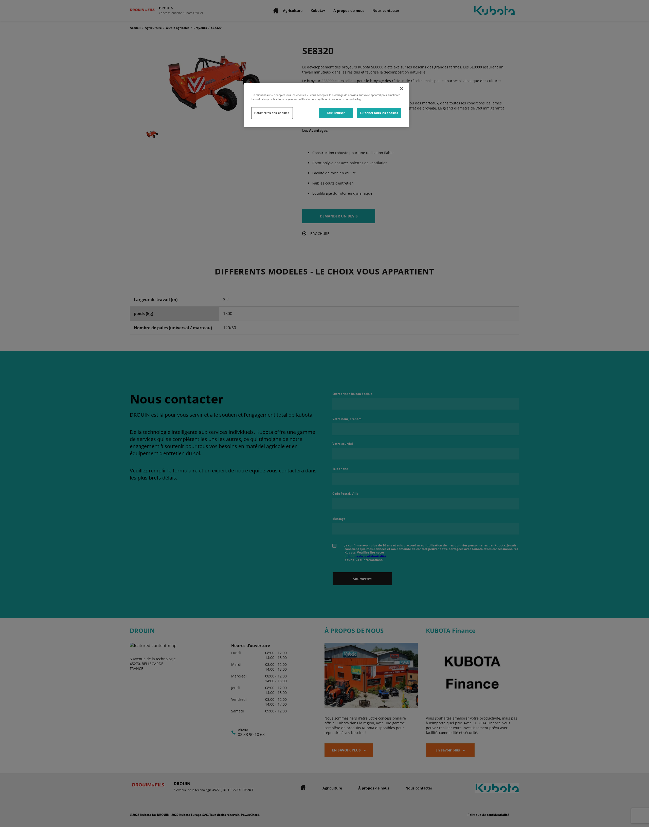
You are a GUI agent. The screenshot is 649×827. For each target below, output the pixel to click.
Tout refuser (336, 113)
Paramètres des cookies (272, 113)
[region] (326, 105)
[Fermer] (401, 88)
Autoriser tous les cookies (378, 113)
